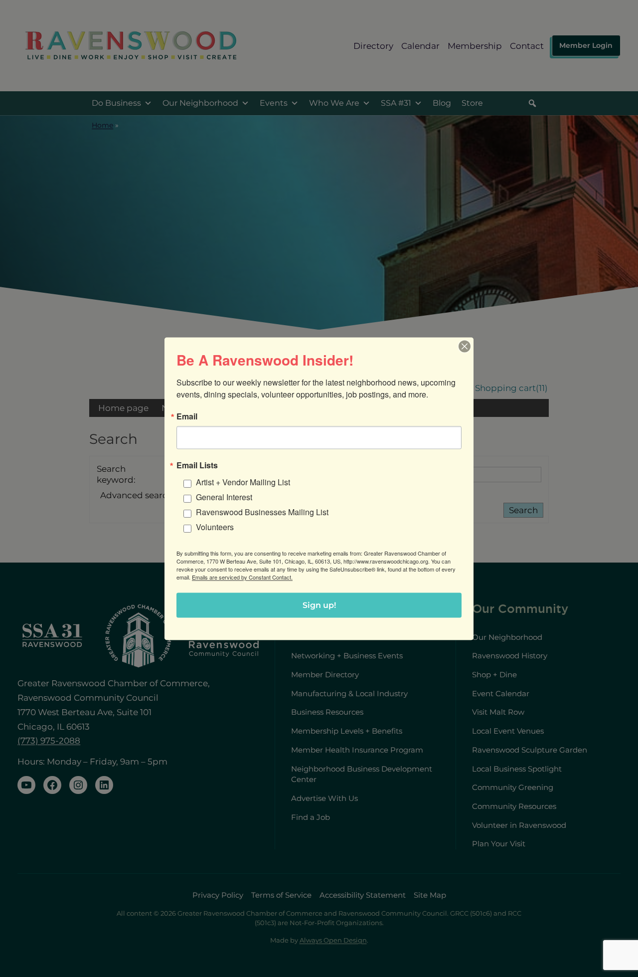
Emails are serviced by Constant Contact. (242, 577)
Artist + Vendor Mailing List (243, 481)
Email (186, 416)
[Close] (465, 346)
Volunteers (215, 526)
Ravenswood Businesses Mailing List (262, 511)
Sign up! (319, 604)
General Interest (224, 496)
